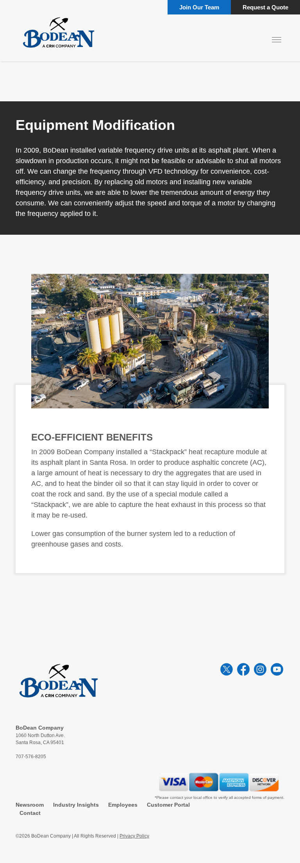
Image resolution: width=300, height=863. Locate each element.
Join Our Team (199, 7)
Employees (123, 805)
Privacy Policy (134, 836)
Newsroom (30, 805)
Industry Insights (76, 805)
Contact (30, 813)
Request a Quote (265, 7)
